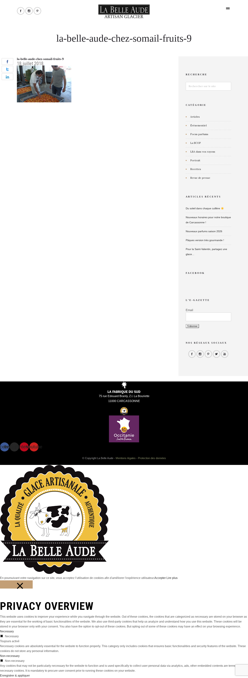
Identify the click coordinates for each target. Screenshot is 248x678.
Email (189, 310)
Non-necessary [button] (10, 655)
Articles (195, 116)
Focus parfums (199, 134)
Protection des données (152, 458)
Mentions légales (126, 458)
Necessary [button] (7, 631)
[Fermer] (16, 584)
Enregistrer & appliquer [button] (15, 675)
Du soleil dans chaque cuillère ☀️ (205, 208)
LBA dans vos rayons (202, 151)
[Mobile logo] (54, 573)
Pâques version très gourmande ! (205, 240)
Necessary (12, 636)
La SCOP (195, 143)
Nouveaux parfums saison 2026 (204, 231)
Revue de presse (200, 177)
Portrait (195, 160)
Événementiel (198, 125)
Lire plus (172, 577)
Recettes (195, 169)
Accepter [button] (160, 577)
